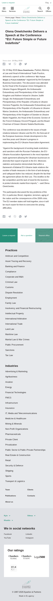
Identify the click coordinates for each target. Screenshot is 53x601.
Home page (9, 18)
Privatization (11, 445)
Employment (11, 298)
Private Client (11, 439)
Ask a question (26, 235)
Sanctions (9, 350)
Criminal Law (11, 282)
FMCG (8, 397)
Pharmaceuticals (13, 434)
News (18, 18)
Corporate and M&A (14, 277)
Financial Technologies (15, 392)
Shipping (9, 471)
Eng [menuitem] (47, 3)
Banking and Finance (15, 266)
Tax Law (9, 355)
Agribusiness (11, 377)
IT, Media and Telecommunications (21, 413)
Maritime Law (11, 334)
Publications (10, 496)
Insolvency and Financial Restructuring (23, 308)
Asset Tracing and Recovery (18, 261)
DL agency (30, 596)
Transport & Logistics (15, 481)
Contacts (31, 496)
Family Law (10, 303)
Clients (30, 490)
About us (9, 502)
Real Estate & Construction (17, 455)
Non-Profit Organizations (16, 429)
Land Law (9, 329)
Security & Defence (14, 465)
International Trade (13, 324)
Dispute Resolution (14, 292)
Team (7, 490)
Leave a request (8, 3)
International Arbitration (16, 319)
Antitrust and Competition (17, 256)
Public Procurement (14, 345)
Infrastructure (11, 403)
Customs (9, 287)
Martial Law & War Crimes (17, 339)
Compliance (10, 271)
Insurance (9, 408)
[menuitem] (47, 2)
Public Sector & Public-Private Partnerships (25, 450)
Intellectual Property (14, 313)
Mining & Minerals (13, 424)
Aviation (9, 382)
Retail (8, 460)
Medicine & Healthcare (15, 418)
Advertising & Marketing (16, 371)
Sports (8, 476)
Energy (8, 387)
